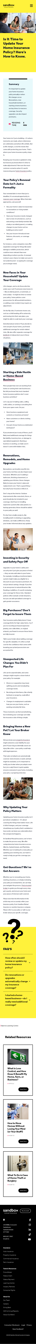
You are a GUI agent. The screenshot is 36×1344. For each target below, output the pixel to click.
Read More (23, 1089)
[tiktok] (30, 1234)
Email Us (6, 1239)
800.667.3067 (8, 1236)
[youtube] (29, 1239)
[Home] (8, 6)
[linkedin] (30, 1229)
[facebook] (30, 1220)
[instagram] (30, 1224)
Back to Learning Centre (9, 1026)
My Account (25, 1211)
